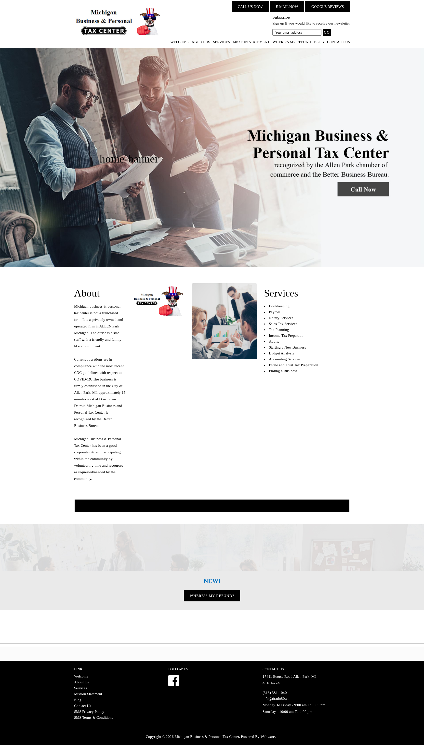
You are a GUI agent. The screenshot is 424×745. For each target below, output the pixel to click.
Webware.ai (269, 737)
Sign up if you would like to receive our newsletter (311, 23)
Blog (319, 42)
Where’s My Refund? (212, 596)
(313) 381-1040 (275, 693)
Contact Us (338, 42)
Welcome (179, 42)
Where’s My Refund (292, 42)
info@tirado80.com (277, 699)
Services (221, 42)
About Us (201, 42)
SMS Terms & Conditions (93, 717)
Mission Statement (251, 42)
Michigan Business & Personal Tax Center (207, 737)
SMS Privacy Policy (89, 712)
